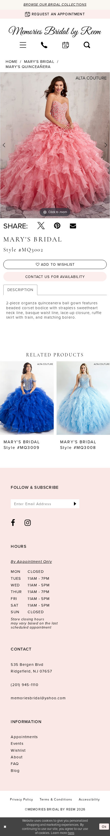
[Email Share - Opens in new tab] (73, 226)
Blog (15, 770)
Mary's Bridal (39, 61)
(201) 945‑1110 (24, 684)
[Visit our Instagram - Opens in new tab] (28, 523)
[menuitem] (23, 45)
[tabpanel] (55, 145)
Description (20, 289)
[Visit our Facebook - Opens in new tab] (13, 523)
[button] (23, 45)
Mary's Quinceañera (28, 66)
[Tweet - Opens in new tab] (41, 225)
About (17, 757)
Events (17, 743)
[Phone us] (44, 45)
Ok (104, 826)
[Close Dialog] (5, 826)
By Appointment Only (31, 561)
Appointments (24, 736)
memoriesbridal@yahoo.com (38, 698)
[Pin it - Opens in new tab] (57, 225)
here (71, 832)
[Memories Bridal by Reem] (55, 31)
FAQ (15, 763)
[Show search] (86, 45)
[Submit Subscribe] (75, 503)
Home (11, 61)
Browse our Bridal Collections (55, 4)
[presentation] (27, 398)
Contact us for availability (55, 276)
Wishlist (18, 750)
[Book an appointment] (65, 45)
